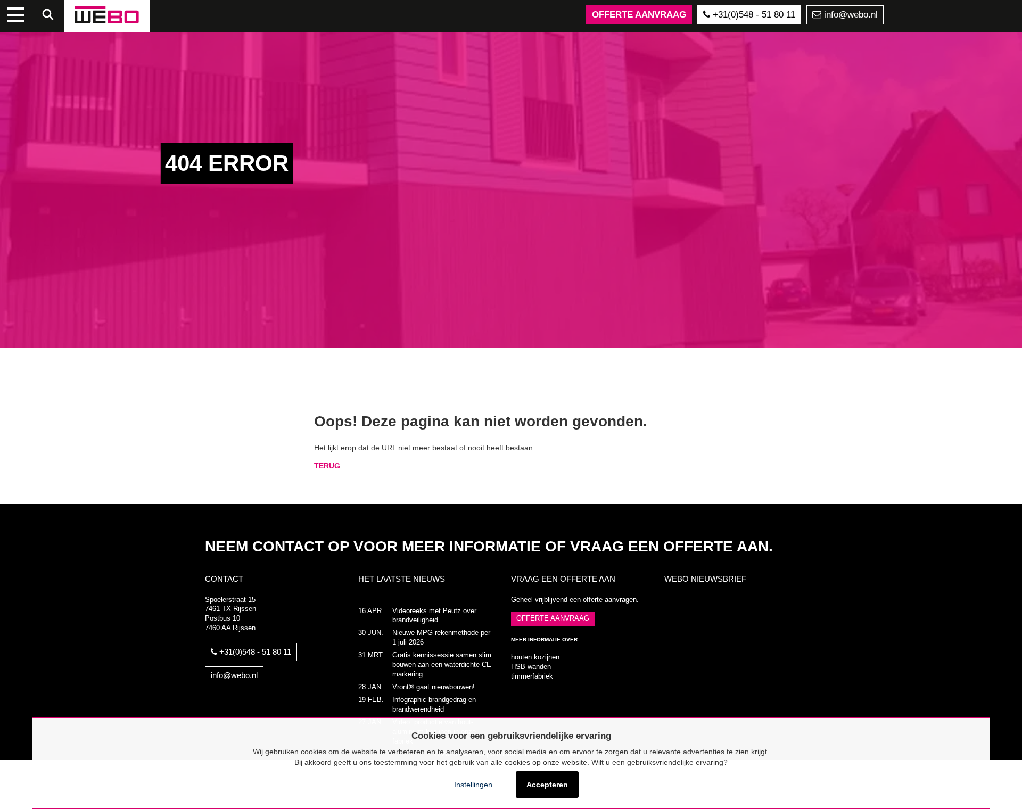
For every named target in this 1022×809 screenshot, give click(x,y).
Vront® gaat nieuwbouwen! (433, 687)
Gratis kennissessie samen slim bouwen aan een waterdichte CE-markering (442, 664)
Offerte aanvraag (639, 15)
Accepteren (547, 784)
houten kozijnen (535, 657)
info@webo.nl (849, 15)
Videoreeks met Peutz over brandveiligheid (434, 615)
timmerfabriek (532, 676)
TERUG (327, 465)
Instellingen (473, 784)
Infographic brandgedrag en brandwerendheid (434, 704)
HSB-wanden (531, 667)
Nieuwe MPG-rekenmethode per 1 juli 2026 (441, 637)
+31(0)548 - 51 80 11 (752, 15)
